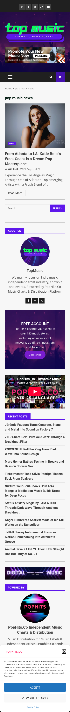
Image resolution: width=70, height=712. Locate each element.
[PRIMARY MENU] (10, 77)
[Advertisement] (35, 55)
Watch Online (60, 77)
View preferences (35, 698)
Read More (15, 193)
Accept (35, 687)
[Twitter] (35, 7)
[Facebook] (28, 7)
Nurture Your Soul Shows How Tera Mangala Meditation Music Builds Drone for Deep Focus (32, 490)
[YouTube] (48, 7)
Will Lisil (13, 169)
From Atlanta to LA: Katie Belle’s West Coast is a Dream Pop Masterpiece (35, 125)
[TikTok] (42, 7)
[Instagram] (22, 7)
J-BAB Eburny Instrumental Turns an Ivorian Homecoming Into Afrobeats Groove (30, 536)
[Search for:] (27, 208)
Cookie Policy (33, 707)
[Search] (51, 77)
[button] (64, 652)
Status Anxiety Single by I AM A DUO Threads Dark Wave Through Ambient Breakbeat (31, 507)
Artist (12, 143)
